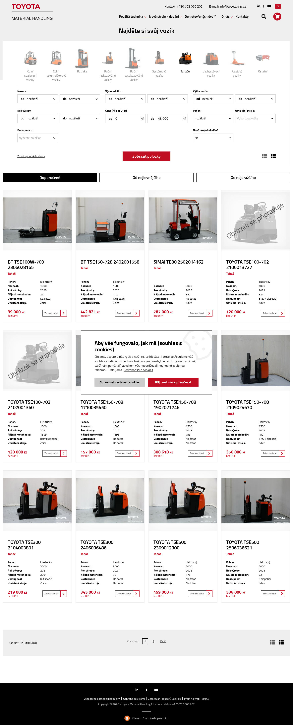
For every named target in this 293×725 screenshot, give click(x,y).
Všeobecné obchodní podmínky (102, 698)
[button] (37, 98)
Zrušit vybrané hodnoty (31, 156)
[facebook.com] (263, 6)
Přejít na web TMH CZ (196, 698)
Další (163, 641)
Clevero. (137, 718)
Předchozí (132, 641)
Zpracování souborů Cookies (164, 698)
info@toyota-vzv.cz (232, 6)
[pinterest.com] (269, 6)
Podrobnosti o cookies (138, 370)
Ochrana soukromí (134, 698)
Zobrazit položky (146, 156)
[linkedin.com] (258, 6)
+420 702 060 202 (190, 6)
